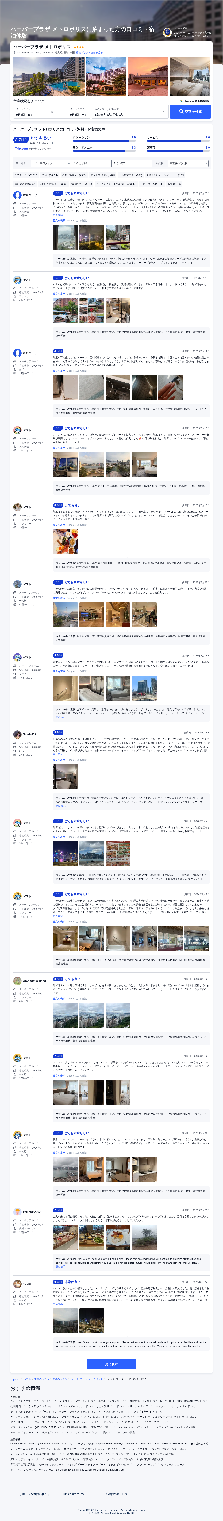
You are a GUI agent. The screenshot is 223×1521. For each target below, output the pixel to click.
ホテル (27, 1379)
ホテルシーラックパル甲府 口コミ (122, 1422)
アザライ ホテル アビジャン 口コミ (81, 1416)
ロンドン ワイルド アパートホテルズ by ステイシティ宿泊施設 (139, 1454)
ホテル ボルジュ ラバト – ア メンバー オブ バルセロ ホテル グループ (146, 1464)
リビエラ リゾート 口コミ (110, 1406)
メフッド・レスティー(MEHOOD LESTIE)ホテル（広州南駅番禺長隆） (49, 1427)
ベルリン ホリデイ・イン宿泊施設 (114, 1459)
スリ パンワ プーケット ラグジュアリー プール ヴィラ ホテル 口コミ (159, 1416)
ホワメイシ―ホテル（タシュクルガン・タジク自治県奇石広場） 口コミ (147, 1448)
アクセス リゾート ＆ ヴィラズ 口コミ (31, 1422)
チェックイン (23, 109)
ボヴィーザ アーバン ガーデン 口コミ (84, 1448)
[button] (200, 6)
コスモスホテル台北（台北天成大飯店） (176, 1427)
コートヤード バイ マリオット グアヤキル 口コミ (68, 1401)
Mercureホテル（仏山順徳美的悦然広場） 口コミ (37, 1454)
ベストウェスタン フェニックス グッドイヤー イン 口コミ (130, 1411)
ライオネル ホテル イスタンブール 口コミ (33, 1411)
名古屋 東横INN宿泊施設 (149, 1459)
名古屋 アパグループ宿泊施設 (77, 1459)
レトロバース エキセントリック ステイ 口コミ (35, 1448)
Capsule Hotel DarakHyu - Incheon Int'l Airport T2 (123, 1443)
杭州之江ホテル (50, 1432)
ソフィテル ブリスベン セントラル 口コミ (78, 1422)
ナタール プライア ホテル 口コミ (77, 1411)
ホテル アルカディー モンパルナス (81, 1432)
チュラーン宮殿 (126, 1432)
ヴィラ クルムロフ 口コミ (24, 1401)
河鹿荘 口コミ (110, 1416)
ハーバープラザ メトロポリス (87, 1379)
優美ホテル (109, 1432)
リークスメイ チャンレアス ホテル (132, 1427)
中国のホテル (41, 1379)
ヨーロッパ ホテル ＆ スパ (24, 1432)
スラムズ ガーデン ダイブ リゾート (86, 1464)
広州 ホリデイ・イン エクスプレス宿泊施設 (34, 1459)
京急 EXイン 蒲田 (100, 1427)
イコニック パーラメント (157, 1422)
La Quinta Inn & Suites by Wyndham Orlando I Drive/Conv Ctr (90, 1469)
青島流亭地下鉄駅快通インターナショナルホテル (37, 1464)
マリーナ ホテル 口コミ (140, 1406)
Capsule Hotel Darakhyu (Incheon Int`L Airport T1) (38, 1443)
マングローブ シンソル (81, 1443)
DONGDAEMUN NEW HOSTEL (170, 1443)
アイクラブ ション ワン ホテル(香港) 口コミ (34, 1416)
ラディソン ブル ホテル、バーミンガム (31, 1469)
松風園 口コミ (18, 1406)
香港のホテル (59, 1379)
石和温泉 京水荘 (200, 1443)
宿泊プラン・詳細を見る (89, 52)
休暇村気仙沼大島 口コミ (143, 1401)
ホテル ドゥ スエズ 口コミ (112, 1401)
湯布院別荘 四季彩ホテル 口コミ (85, 1454)
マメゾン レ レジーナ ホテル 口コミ (175, 1406)
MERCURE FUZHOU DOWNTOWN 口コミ (183, 1401)
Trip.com (15, 1379)
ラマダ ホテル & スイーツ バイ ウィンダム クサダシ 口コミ (61, 1406)
